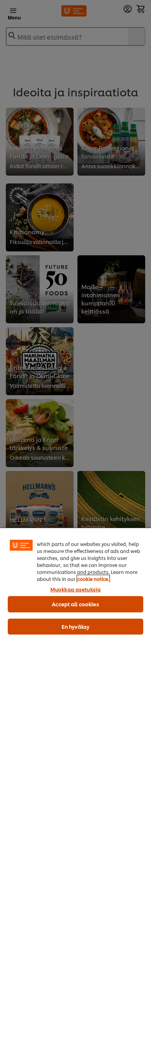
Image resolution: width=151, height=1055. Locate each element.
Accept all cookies (75, 603)
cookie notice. (93, 578)
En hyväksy (75, 626)
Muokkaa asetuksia (75, 589)
